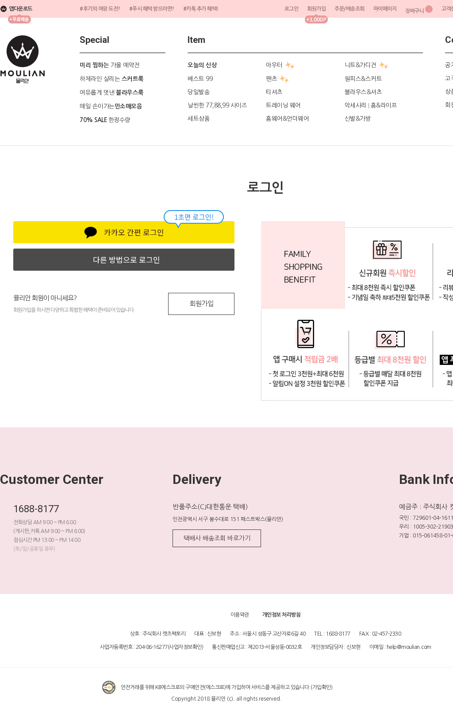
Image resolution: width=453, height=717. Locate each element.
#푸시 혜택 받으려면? (151, 9)
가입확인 (321, 687)
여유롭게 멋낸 (112, 92)
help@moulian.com (409, 647)
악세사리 (356, 105)
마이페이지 (385, 9)
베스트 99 (200, 79)
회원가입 (316, 9)
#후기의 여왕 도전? (100, 9)
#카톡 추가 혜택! (201, 9)
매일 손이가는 (111, 106)
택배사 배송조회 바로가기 (217, 538)
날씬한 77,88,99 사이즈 (217, 105)
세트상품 (199, 118)
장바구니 (414, 11)
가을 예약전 (110, 65)
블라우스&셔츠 (363, 92)
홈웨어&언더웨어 (287, 118)
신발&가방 (358, 118)
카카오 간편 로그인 (134, 232)
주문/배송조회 (349, 9)
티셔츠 (274, 92)
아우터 (274, 65)
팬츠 (271, 79)
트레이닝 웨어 (283, 105)
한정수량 (105, 120)
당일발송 (199, 92)
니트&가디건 (360, 65)
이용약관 (239, 614)
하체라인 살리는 (112, 79)
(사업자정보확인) (185, 647)
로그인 (291, 9)
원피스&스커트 (363, 79)
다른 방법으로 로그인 (126, 259)
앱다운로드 (20, 9)
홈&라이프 (384, 105)
